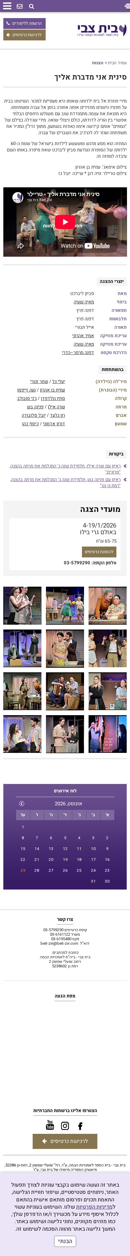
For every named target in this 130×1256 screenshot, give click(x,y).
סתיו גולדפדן (53, 398)
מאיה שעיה (84, 302)
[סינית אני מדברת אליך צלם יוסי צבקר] (108, 606)
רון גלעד (57, 415)
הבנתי (65, 1241)
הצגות (97, 63)
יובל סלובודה (34, 415)
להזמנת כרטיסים (99, 552)
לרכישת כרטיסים (27, 35)
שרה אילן (56, 407)
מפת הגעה (65, 996)
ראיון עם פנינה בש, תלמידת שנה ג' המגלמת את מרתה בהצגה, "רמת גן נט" (65, 482)
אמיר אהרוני (83, 335)
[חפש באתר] (31, 6)
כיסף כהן (30, 423)
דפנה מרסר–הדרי (78, 352)
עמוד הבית (117, 63)
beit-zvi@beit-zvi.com (59, 943)
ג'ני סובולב (27, 398)
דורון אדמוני (54, 423)
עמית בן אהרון (52, 390)
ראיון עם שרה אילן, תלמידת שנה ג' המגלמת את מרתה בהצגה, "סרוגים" (65, 469)
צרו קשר (65, 919)
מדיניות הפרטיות (94, 1207)
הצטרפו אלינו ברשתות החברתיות (65, 1110)
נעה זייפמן (26, 390)
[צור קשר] (19, 6)
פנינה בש (35, 407)
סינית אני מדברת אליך (90, 77)
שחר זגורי (39, 381)
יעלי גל (58, 381)
